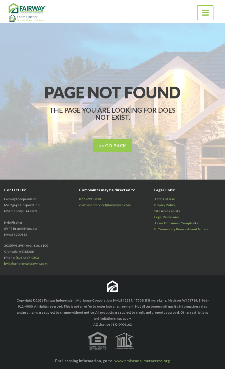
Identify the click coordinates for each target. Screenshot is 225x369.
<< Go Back (112, 145)
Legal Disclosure (166, 217)
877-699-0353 (90, 199)
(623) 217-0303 (27, 258)
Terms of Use (164, 199)
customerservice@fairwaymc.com (105, 205)
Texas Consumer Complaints (176, 223)
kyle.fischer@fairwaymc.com (25, 264)
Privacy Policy (164, 205)
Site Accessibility (167, 211)
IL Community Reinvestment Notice (181, 229)
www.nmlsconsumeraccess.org (142, 360)
